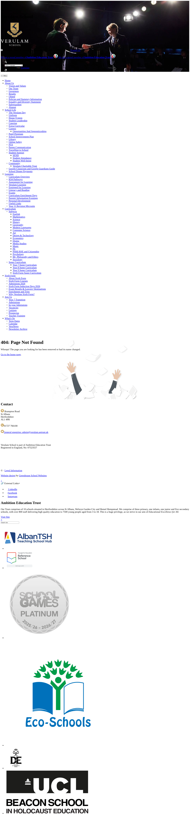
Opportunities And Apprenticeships (29, 131)
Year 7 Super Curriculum (25, 265)
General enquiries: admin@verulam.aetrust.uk (26, 432)
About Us (9, 83)
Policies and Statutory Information (25, 99)
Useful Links (15, 203)
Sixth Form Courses (18, 281)
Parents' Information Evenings (23, 198)
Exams (12, 192)
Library (12, 139)
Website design (8, 475)
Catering (13, 123)
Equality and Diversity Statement (25, 102)
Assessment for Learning (21, 182)
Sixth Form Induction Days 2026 (24, 286)
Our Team (13, 88)
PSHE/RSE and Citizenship (26, 251)
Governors (14, 91)
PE (14, 249)
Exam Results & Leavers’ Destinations (27, 289)
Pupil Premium (16, 134)
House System (15, 118)
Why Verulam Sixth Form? (22, 294)
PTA (11, 144)
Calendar (13, 323)
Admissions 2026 (17, 283)
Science (16, 219)
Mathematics (19, 216)
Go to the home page (11, 354)
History (16, 222)
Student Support (16, 152)
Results (12, 94)
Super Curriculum (17, 262)
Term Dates (14, 321)
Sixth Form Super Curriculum (27, 273)
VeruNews (14, 326)
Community (14, 163)
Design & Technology (23, 235)
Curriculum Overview (19, 176)
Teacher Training (17, 315)
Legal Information (13, 470)
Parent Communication (20, 147)
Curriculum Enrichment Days (23, 195)
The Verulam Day (17, 112)
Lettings (13, 310)
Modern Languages (22, 227)
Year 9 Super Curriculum (25, 270)
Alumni (12, 107)
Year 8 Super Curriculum (25, 267)
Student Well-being (22, 160)
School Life (10, 110)
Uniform (13, 115)
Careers (12, 128)
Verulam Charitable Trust (25, 166)
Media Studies (19, 243)
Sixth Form (10, 275)
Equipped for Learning (20, 187)
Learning (9, 174)
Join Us (8, 297)
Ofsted (12, 96)
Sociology (17, 259)
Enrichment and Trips (19, 291)
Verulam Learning (17, 184)
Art (14, 233)
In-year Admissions (18, 305)
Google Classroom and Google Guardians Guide (32, 168)
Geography (18, 225)
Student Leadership (18, 120)
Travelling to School (18, 150)
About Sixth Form (17, 278)
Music (16, 246)
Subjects (13, 211)
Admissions (14, 302)
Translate (25, 67)
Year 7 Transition (17, 299)
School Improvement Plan (21, 136)
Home (8, 80)
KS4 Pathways (16, 179)
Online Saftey (15, 142)
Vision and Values (17, 86)
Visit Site (5, 517)
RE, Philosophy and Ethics (25, 257)
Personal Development (19, 200)
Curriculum (10, 208)
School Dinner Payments (20, 171)
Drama (16, 241)
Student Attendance (22, 158)
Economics (18, 238)
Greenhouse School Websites (33, 475)
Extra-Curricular (17, 126)
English (16, 214)
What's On (10, 318)
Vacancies (13, 307)
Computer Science (21, 230)
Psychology (18, 254)
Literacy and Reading (19, 190)
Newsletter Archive (18, 329)
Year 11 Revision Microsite (22, 206)
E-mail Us (75, 50)
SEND (16, 155)
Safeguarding (15, 104)
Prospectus (14, 313)
